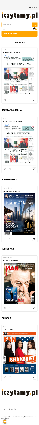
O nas (3, 409)
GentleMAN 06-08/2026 (11, 260)
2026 (4, 49)
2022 (4, 327)
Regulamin (12, 409)
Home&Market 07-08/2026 (12, 191)
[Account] (37, 7)
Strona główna (7, 188)
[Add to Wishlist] (10, 99)
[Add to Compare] (5, 99)
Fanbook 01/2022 (9, 330)
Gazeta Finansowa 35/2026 (12, 52)
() (32, 7)
